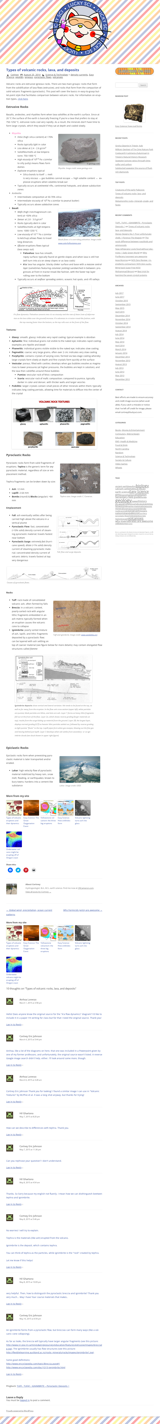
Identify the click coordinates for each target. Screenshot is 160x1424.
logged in (25, 1400)
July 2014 (119, 334)
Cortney (15, 74)
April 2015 (119, 311)
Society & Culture (123, 460)
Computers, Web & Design (127, 433)
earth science (122, 491)
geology (19, 77)
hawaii (135, 501)
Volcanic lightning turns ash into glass (82, 820)
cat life (139, 488)
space (136, 515)
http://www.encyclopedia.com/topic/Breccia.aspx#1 (33, 1363)
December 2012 (122, 379)
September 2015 (122, 304)
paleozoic (134, 513)
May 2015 (119, 308)
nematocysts (131, 508)
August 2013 (121, 364)
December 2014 (122, 315)
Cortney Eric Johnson (31, 1036)
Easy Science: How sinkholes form (64, 820)
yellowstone (121, 523)
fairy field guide (131, 497)
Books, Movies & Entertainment (130, 430)
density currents (79, 74)
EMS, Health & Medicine (126, 441)
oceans (143, 510)
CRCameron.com (86, 888)
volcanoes (58, 77)
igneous (29, 77)
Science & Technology (56, 74)
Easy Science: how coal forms (128, 126)
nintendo (141, 508)
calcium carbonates (125, 488)
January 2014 (121, 353)
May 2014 (119, 341)
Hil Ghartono (26, 1113)
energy (123, 495)
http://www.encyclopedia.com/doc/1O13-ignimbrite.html (35, 1367)
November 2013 (122, 360)
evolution (141, 494)
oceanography (133, 510)
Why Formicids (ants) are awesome (82, 910)
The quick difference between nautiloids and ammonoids (133, 241)
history (142, 501)
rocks (131, 515)
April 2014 (119, 345)
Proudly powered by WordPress (19, 1410)
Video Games (121, 463)
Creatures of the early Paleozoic (130, 189)
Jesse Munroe (121, 260)
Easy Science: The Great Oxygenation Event (31, 821)
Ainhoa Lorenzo (28, 999)
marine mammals (135, 506)
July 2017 (119, 293)
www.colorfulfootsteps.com (69, 243)
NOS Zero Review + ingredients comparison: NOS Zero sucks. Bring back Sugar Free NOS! (133, 264)
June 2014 (119, 338)
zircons (129, 524)
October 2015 (121, 300)
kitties (150, 504)
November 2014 (122, 319)
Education (120, 437)
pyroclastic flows (42, 77)
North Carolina (122, 448)
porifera (143, 513)
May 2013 (119, 375)
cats (143, 488)
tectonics (119, 518)
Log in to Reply (14, 1024)
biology (142, 485)
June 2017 (119, 296)
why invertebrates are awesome (134, 521)
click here (23, 98)
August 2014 (121, 330)
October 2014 (121, 323)
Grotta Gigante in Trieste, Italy (129, 145)
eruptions (130, 494)
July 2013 (119, 368)
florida (143, 497)
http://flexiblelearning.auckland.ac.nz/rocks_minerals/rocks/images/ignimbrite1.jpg (49, 1352)
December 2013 (122, 356)
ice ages (118, 504)
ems (118, 494)
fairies (118, 497)
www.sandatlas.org (89, 634)
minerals (120, 508)
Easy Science (139, 491)
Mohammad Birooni (124, 271)
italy (145, 504)
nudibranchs (120, 511)
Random (119, 452)
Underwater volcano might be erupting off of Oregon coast (13, 853)
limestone (121, 506)
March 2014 (120, 349)
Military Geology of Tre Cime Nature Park (134, 149)
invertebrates (137, 504)
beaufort (132, 486)
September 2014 (122, 326)
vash (126, 518)
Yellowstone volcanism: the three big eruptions (48, 820)
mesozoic (147, 506)
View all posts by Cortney (38, 891)
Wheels (118, 467)
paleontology (122, 513)
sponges (142, 516)
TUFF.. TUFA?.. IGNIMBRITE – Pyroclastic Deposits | (43, 1386)
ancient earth (121, 486)
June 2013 (119, 371)
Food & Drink (121, 445)
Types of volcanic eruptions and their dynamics (13, 820)
